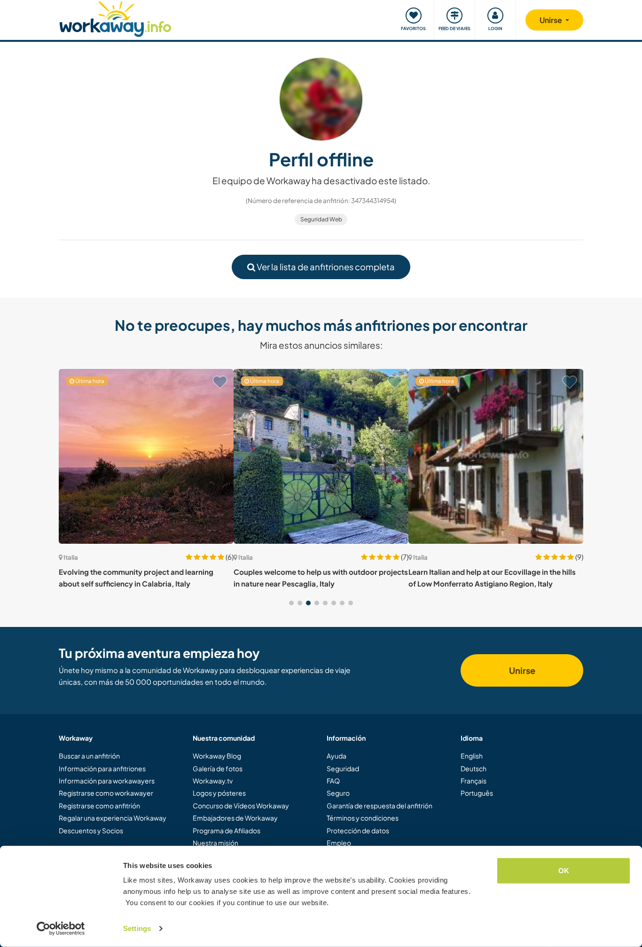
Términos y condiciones (363, 818)
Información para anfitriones (102, 768)
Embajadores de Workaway (235, 818)
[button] (291, 603)
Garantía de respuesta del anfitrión (379, 805)
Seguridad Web (321, 219)
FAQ (333, 780)
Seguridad (343, 768)
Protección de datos (358, 830)
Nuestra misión (215, 842)
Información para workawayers (107, 780)
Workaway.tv (213, 780)
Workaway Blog (217, 755)
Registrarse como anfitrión (99, 805)
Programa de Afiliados (226, 830)
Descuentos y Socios (91, 830)
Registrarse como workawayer (106, 793)
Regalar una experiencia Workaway (112, 818)
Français (473, 780)
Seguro (338, 793)
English (472, 755)
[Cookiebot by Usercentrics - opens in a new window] (61, 929)
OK (563, 871)
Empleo (339, 842)
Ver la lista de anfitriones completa (325, 266)
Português (477, 793)
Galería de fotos (218, 768)
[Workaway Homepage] (115, 17)
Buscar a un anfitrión (89, 755)
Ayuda (336, 755)
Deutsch (473, 768)
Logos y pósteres (219, 793)
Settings (137, 928)
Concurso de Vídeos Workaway (241, 805)
